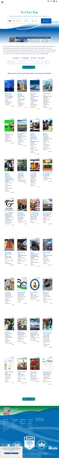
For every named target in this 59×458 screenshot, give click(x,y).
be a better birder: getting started (8, 333)
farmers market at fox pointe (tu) (47, 173)
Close (11, 453)
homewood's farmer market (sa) (33, 373)
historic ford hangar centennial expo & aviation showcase (34, 96)
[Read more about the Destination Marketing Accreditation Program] (42, 450)
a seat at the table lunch (21, 173)
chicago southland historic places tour (21, 95)
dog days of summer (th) (8, 293)
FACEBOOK (30, 421)
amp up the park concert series (21, 293)
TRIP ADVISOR (30, 430)
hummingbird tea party (22, 372)
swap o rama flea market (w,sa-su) (47, 213)
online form (45, 53)
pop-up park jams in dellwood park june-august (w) (34, 214)
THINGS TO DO (5, 421)
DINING (4, 425)
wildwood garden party (9, 372)
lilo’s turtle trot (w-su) (21, 253)
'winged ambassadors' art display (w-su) (34, 254)
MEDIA (21, 421)
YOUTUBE (30, 423)
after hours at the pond (46, 293)
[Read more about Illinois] (53, 450)
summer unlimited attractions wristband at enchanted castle (9, 175)
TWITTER (29, 425)
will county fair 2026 (47, 253)
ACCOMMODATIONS (6, 427)
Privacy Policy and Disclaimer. (12, 449)
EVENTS (4, 423)
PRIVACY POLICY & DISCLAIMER (28, 453)
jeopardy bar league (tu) (33, 173)
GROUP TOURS (14, 425)
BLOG (4, 430)
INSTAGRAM (30, 427)
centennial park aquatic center (34, 332)
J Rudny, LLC (45, 454)
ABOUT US (22, 425)
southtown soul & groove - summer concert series (47, 333)
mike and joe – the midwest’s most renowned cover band (21, 215)
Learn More (11, 450)
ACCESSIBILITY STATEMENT (41, 453)
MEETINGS (14, 421)
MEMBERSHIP (22, 423)
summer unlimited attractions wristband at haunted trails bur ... (33, 137)
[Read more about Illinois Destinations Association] (29, 450)
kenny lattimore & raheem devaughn (47, 372)
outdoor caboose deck (47, 94)
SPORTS (13, 423)
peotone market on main (34, 293)
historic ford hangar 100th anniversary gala (9, 95)
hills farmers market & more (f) (22, 332)
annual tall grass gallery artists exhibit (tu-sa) (9, 214)
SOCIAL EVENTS (14, 427)
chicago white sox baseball (22, 134)
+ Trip (10, 79)
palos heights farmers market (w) (8, 254)
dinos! (6, 133)
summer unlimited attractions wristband (46, 135)
